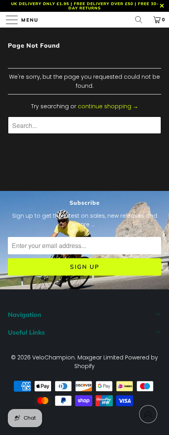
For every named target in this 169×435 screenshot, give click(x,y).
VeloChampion (53, 357)
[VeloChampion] (84, 20)
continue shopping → (108, 106)
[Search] (141, 19)
